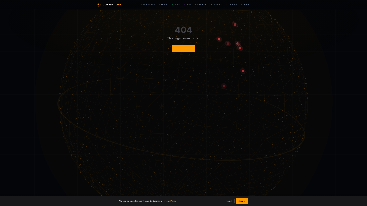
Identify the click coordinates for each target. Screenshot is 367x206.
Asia (188, 4)
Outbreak (232, 4)
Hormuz (247, 4)
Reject (229, 201)
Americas (201, 4)
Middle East (148, 4)
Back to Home (183, 48)
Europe (164, 4)
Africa (177, 4)
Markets (217, 4)
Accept (242, 201)
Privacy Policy (169, 201)
